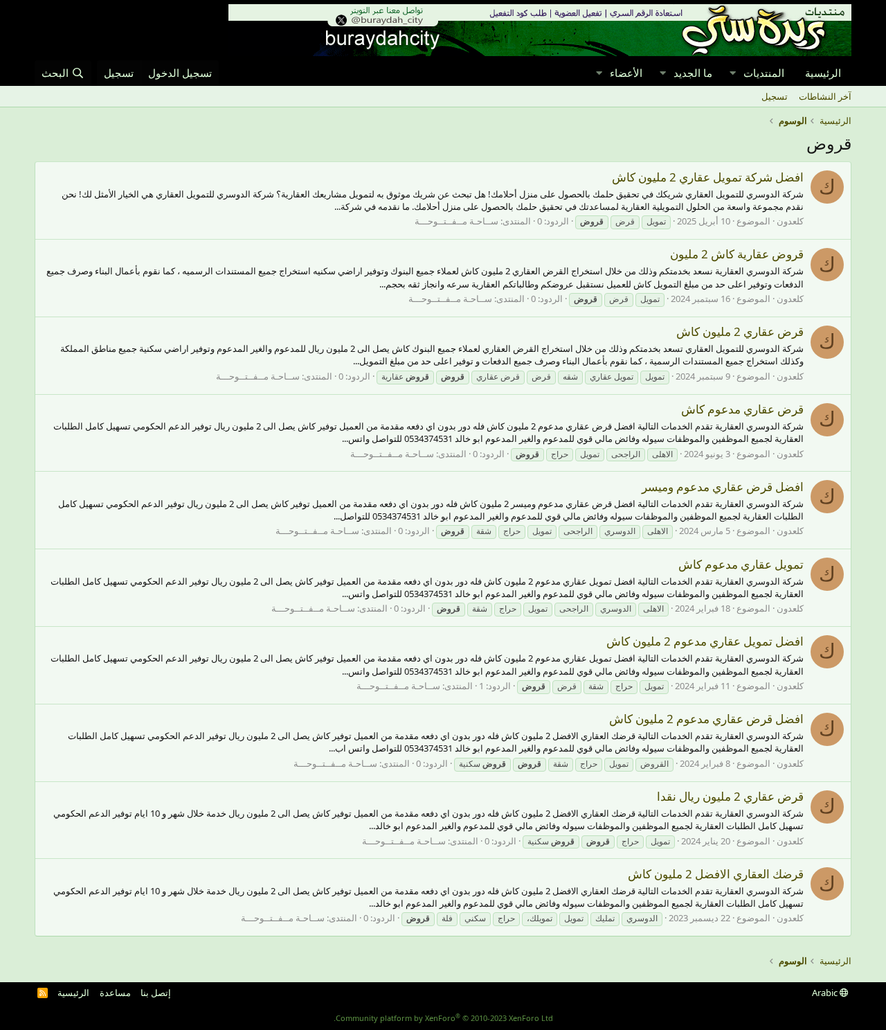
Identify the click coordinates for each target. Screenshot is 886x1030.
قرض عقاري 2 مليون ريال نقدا (730, 796)
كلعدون (790, 221)
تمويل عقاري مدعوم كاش (741, 564)
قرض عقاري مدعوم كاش (742, 409)
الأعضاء (626, 73)
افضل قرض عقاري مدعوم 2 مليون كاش (706, 719)
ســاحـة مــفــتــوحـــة (456, 221)
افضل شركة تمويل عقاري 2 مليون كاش (708, 177)
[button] (732, 73)
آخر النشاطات (825, 96)
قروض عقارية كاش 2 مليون (737, 254)
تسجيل (774, 96)
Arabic (826, 992)
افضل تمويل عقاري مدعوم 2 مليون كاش (705, 641)
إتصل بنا (156, 992)
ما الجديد (692, 73)
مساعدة (115, 992)
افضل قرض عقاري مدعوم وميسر (723, 487)
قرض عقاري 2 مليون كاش (740, 331)
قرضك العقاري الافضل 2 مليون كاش (716, 874)
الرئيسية (823, 73)
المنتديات (763, 73)
